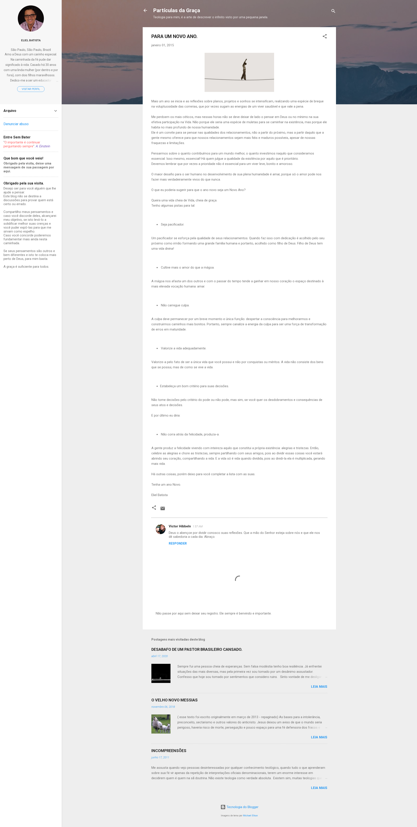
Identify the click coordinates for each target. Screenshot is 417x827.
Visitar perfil (31, 89)
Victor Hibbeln (180, 526)
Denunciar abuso (16, 124)
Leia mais (319, 687)
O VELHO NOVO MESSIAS (174, 700)
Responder (178, 543)
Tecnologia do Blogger (242, 807)
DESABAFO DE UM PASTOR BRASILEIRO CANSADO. (196, 649)
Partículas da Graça (176, 10)
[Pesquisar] (333, 11)
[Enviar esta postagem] (162, 510)
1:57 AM (198, 526)
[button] (324, 37)
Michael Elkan (250, 815)
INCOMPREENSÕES (168, 750)
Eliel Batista (31, 40)
